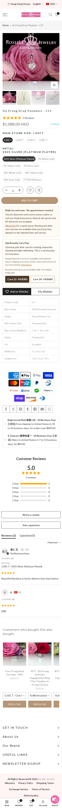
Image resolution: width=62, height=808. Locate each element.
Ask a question (31, 525)
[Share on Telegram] (35, 409)
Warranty (10, 783)
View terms (26, 265)
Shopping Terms (45, 783)
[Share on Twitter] (13, 409)
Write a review (31, 514)
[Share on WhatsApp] (49, 409)
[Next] (54, 61)
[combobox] (14, 695)
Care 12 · (17, 279)
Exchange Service (18, 789)
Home (6, 25)
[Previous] (7, 61)
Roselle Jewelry (46, 779)
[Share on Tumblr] (27, 409)
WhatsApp (10, 225)
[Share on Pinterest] (20, 409)
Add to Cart (14, 704)
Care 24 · (43, 279)
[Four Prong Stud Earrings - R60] (14, 654)
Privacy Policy (25, 783)
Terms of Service (41, 789)
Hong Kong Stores (20, 3)
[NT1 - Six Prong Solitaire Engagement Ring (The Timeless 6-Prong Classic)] (39, 654)
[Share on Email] (42, 409)
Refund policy (31, 795)
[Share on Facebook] (6, 409)
